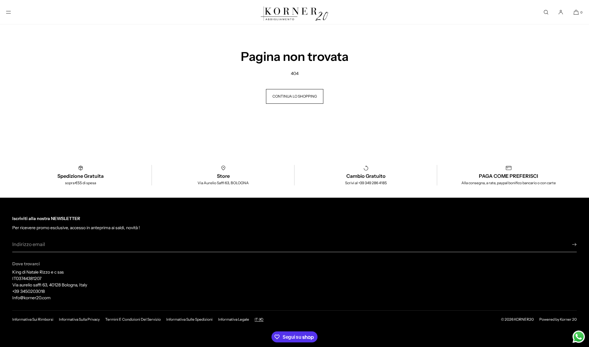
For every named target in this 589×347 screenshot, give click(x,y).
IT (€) (259, 319)
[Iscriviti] (569, 244)
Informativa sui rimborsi (32, 319)
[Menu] (13, 12)
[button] (546, 12)
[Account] (561, 12)
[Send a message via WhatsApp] (579, 337)
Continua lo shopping (294, 96)
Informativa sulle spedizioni (189, 319)
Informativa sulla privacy (79, 319)
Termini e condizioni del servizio (133, 319)
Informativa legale (233, 319)
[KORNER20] (294, 12)
